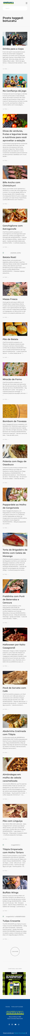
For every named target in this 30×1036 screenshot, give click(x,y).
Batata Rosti (9, 257)
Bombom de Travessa (14, 421)
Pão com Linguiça (12, 821)
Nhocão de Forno (12, 379)
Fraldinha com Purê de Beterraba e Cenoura (13, 599)
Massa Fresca (10, 299)
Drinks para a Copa (13, 49)
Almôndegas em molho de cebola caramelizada (12, 777)
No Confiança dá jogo (14, 91)
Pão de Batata (10, 339)
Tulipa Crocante (11, 921)
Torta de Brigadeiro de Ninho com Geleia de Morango (15, 552)
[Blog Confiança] (8, 3)
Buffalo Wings (10, 892)
